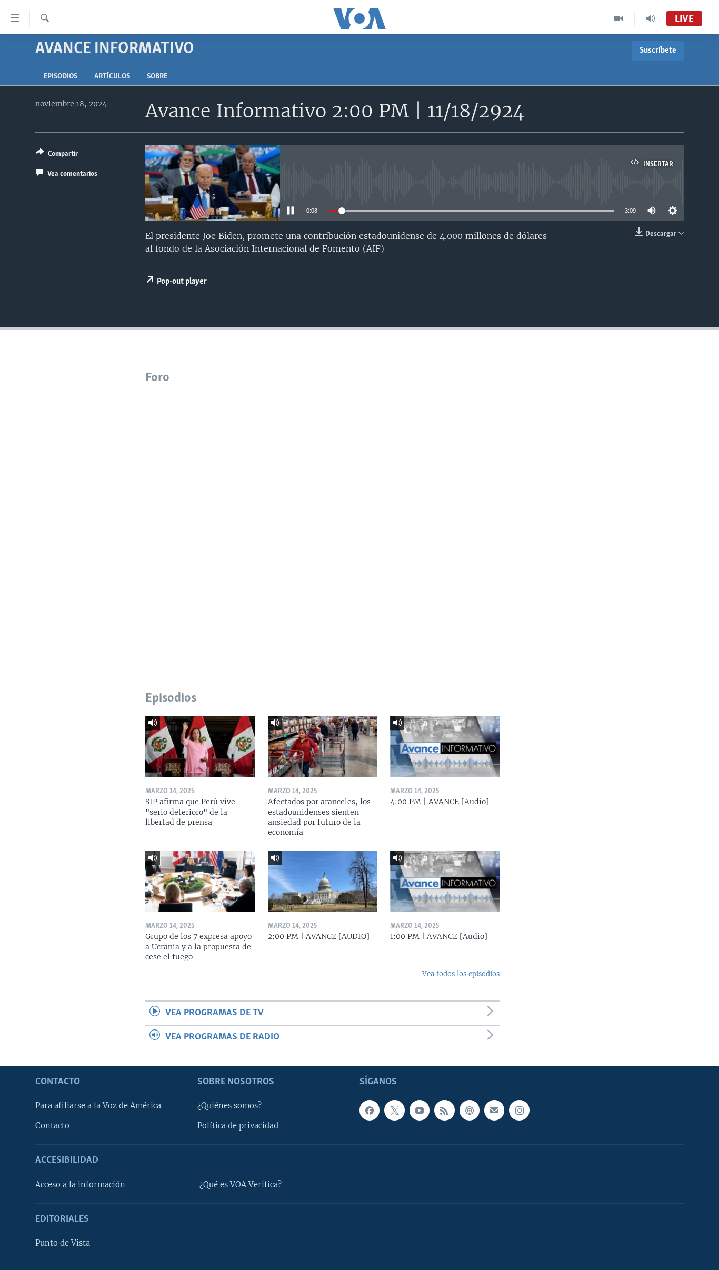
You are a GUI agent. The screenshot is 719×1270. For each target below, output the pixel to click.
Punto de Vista (62, 1243)
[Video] (619, 18)
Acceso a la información (80, 1184)
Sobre (157, 77)
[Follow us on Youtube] (420, 1110)
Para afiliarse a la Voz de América (98, 1106)
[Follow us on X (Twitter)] (394, 1110)
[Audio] (650, 18)
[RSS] (444, 1110)
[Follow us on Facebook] (369, 1110)
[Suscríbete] (494, 1110)
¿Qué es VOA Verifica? (240, 1184)
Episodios (60, 77)
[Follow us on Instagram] (519, 1110)
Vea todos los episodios (461, 973)
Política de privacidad (237, 1126)
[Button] (57, 155)
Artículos (112, 77)
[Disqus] (325, 520)
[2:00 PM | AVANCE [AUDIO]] (322, 881)
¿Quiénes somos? (229, 1106)
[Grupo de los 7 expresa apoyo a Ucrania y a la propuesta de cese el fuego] (200, 881)
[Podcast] (470, 1110)
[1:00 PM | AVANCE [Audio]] (445, 881)
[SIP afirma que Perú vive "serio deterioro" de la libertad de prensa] (200, 746)
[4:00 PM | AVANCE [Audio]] (445, 746)
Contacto (52, 1126)
